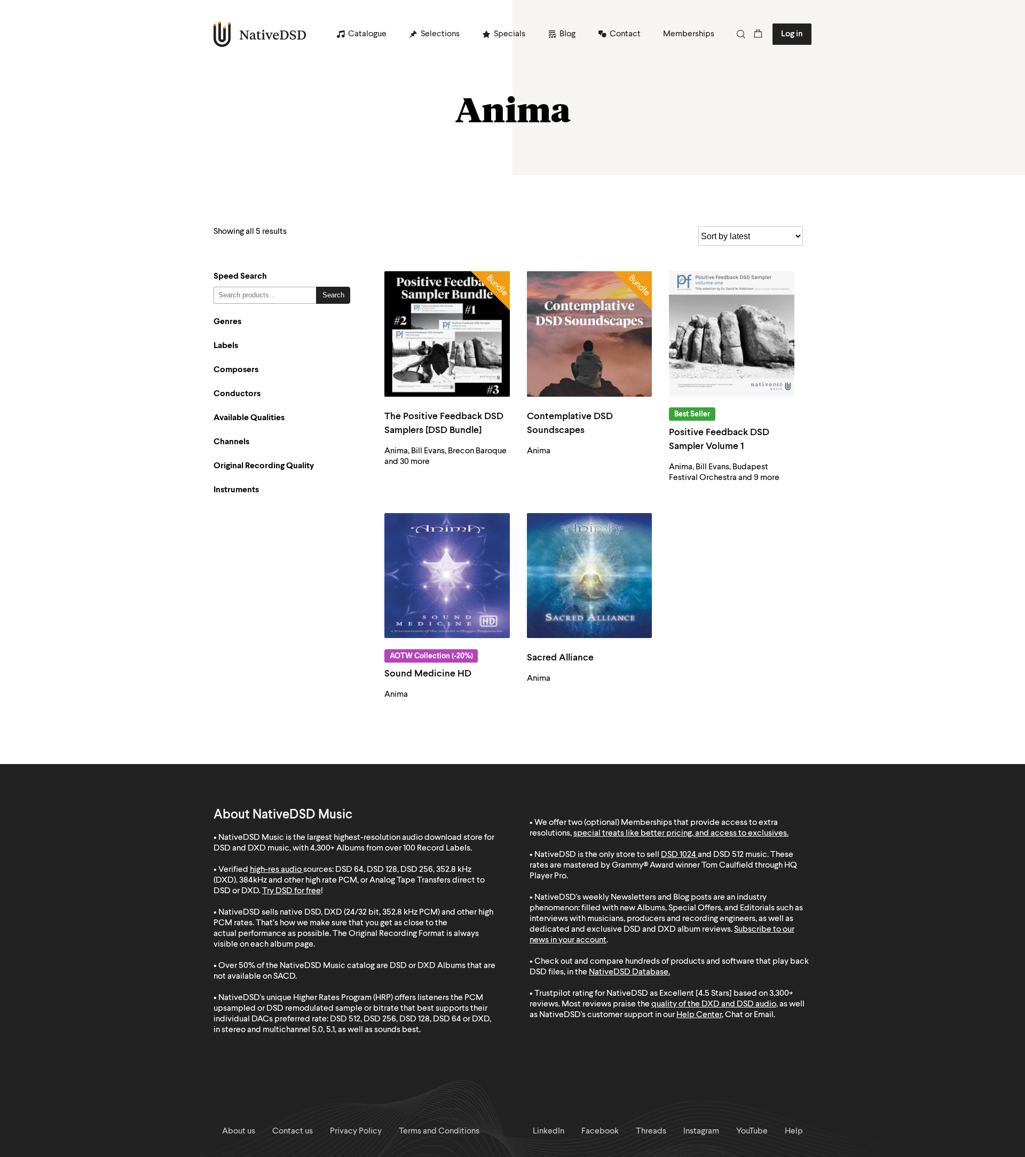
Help (794, 1131)
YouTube (752, 1131)
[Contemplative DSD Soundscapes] (589, 334)
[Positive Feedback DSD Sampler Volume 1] (731, 334)
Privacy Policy (356, 1131)
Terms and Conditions (439, 1131)
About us (238, 1131)
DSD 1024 (678, 855)
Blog (567, 34)
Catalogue (367, 34)
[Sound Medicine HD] (447, 576)
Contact (625, 34)
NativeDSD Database (628, 972)
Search (333, 295)
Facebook (600, 1131)
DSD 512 (728, 855)
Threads (651, 1131)
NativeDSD (260, 34)
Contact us (292, 1131)
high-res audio (276, 869)
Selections (440, 34)
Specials (509, 34)
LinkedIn (548, 1131)
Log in (792, 34)
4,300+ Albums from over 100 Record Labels (390, 848)
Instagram (701, 1131)
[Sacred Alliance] (589, 576)
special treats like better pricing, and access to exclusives (680, 833)
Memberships (688, 34)
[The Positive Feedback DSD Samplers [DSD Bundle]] (447, 334)
